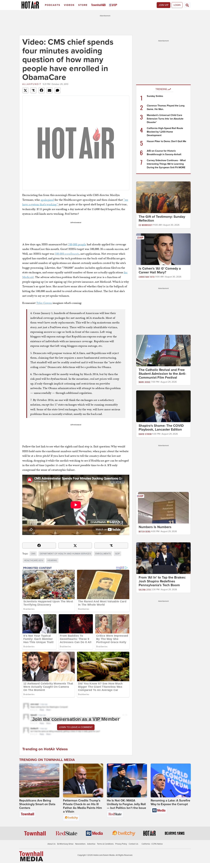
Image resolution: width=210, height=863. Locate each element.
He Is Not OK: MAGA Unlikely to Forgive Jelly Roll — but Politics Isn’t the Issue (126, 804)
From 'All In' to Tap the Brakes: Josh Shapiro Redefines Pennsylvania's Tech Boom (162, 581)
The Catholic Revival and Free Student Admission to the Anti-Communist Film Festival (162, 374)
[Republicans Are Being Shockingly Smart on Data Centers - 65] (39, 780)
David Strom (145, 433)
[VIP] (113, 5)
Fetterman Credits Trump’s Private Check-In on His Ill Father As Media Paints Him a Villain (82, 806)
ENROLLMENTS (103, 553)
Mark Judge (145, 382)
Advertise (91, 844)
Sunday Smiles (155, 96)
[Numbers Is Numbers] (163, 507)
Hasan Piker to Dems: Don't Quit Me (166, 141)
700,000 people (77, 244)
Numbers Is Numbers (155, 527)
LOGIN (177, 5)
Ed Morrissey (146, 225)
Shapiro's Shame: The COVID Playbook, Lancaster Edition (161, 428)
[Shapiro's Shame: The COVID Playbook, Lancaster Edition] (163, 406)
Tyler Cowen (44, 303)
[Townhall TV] (99, 5)
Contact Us (133, 844)
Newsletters (80, 844)
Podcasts (52, 5)
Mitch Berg (145, 531)
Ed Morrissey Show (65, 844)
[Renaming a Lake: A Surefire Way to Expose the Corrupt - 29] (171, 780)
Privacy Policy (121, 844)
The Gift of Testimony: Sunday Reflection (162, 219)
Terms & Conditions (105, 844)
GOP (117, 553)
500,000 (67, 254)
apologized (47, 200)
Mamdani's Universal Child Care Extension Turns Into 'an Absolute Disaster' (165, 119)
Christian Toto (147, 276)
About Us (51, 844)
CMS (33, 553)
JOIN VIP (163, 5)
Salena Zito (145, 589)
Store (82, 5)
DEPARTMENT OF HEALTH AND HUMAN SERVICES (65, 553)
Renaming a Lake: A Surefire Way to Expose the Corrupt (170, 802)
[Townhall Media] (31, 856)
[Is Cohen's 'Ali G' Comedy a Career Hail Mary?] (163, 249)
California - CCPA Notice (152, 844)
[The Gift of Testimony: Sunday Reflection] (163, 197)
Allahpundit (31, 84)
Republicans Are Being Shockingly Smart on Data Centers (37, 804)
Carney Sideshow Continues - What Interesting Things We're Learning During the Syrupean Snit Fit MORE (166, 164)
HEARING (52, 560)
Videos (69, 5)
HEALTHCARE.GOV (33, 560)
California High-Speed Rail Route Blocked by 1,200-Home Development (165, 132)
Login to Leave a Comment (76, 727)
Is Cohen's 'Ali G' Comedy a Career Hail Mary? (160, 270)
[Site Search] (187, 5)
